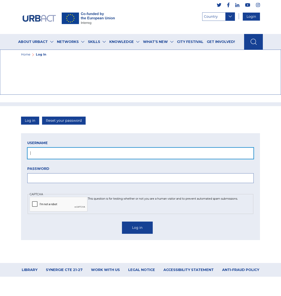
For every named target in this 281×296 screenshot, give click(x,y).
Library (29, 270)
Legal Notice (141, 270)
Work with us (105, 270)
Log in (30, 121)
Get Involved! (221, 42)
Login (251, 17)
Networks (68, 42)
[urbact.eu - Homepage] (69, 17)
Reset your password (64, 121)
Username (37, 143)
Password (38, 169)
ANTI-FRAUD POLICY (240, 270)
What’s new (155, 42)
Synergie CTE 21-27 (64, 270)
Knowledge (121, 42)
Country (211, 17)
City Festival (190, 42)
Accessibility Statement (188, 270)
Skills (94, 42)
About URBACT (33, 42)
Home (25, 54)
